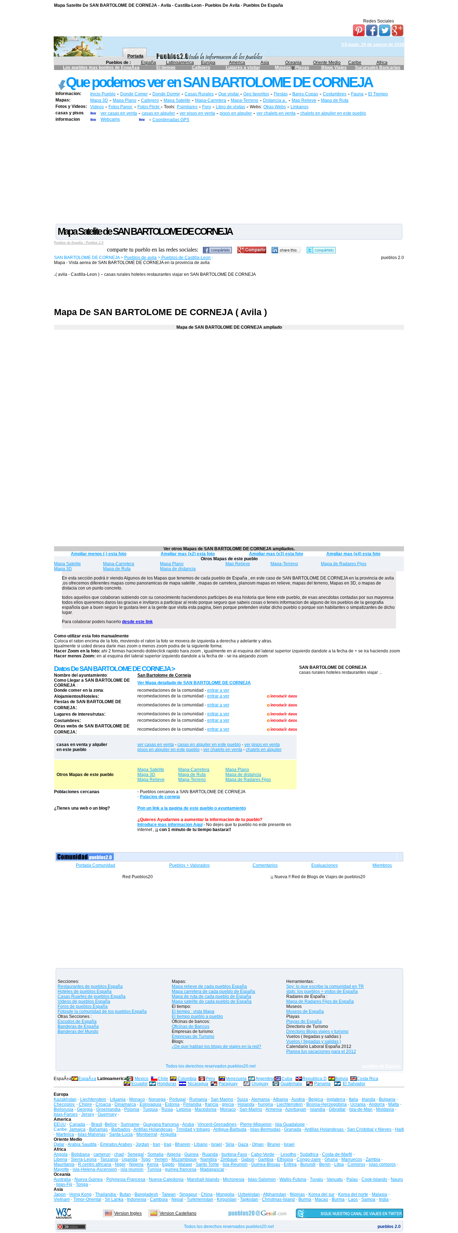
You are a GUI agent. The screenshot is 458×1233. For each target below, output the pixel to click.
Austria (298, 1099)
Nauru (397, 1179)
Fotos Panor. (120, 106)
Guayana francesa (161, 1124)
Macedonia (205, 1109)
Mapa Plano (124, 100)
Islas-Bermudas (265, 1129)
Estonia (172, 1104)
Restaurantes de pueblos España (90, 986)
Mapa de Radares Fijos (343, 563)
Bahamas (98, 1129)
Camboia (159, 1199)
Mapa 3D (99, 100)
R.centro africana (94, 1164)
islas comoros (382, 1164)
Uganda (129, 1159)
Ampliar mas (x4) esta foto (353, 553)
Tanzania (109, 1159)
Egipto (168, 1164)
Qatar (59, 1144)
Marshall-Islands (203, 1179)
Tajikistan (249, 1199)
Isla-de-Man (360, 1109)
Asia (264, 62)
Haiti (399, 1129)
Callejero (201, 67)
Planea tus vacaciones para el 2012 (321, 1051)
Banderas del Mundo (78, 1031)
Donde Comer (134, 93)
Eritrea (290, 1164)
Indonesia (136, 1199)
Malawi (185, 1164)
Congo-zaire (309, 1159)
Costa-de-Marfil (337, 1154)
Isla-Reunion (235, 1164)
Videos (97, 106)
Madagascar (212, 1169)
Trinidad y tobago (193, 1129)
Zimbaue (229, 1159)
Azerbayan (295, 1109)
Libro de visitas (230, 106)
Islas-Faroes (66, 1114)
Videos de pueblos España (84, 1001)
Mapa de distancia (178, 568)
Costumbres (334, 93)
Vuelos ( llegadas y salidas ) (313, 1041)
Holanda (246, 1104)
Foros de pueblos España (83, 1006)
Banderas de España (78, 1026)
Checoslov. (64, 1104)
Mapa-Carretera (210, 100)
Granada (292, 1129)
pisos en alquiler (236, 113)
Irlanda (368, 1099)
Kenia (153, 1164)
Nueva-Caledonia (166, 1179)
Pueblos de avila (140, 257)
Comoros (356, 1164)
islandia (317, 1109)
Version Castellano (178, 1213)
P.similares (187, 106)
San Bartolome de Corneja (164, 675)
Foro (206, 106)
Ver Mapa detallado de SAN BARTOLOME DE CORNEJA (194, 682)
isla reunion (132, 1169)
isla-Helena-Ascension (95, 1169)
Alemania (260, 1099)
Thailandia (106, 1194)
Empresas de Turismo (193, 1036)
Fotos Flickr (149, 106)
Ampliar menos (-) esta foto (98, 553)
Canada (77, 1124)
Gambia (265, 1159)
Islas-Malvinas (92, 1134)
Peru (210, 1078)
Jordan (142, 1144)
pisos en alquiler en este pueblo (168, 749)
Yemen (161, 1159)
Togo (146, 1159)
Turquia (150, 1109)
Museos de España (305, 1011)
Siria (229, 1144)
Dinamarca (125, 1104)
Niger (120, 1164)
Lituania (118, 1099)
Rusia (167, 1109)
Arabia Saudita (82, 1144)
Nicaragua (198, 1083)
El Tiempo (378, 93)
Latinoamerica (180, 62)
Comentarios (265, 865)
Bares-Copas (305, 93)
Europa (208, 62)
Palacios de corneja (160, 796)
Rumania (198, 1099)
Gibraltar (337, 1109)
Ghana (331, 1159)
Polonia (131, 1109)
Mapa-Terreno (244, 100)
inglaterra (336, 1099)
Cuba (287, 1078)
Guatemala (291, 1083)
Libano (201, 1144)
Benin (325, 1164)
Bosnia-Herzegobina (326, 1104)
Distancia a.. (275, 100)
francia (211, 1104)
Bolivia (341, 1078)
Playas (302, 67)
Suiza (242, 1099)
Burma (304, 1199)
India (384, 1199)
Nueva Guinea (88, 1179)
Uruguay (260, 1083)
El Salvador (354, 1083)
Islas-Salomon (262, 1179)
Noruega (157, 1099)
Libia (339, 1164)
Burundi (308, 1164)
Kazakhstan (65, 1099)
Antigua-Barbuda (230, 1129)
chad (119, 1154)
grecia (228, 1104)
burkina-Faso (234, 1154)
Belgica (315, 1099)
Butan (125, 1194)
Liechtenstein (93, 1099)
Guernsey (107, 1114)
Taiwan (169, 1194)
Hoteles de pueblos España (85, 991)
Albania (280, 1099)
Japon (60, 1194)
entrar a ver (218, 690)
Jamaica (77, 1129)
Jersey (87, 1114)
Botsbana (80, 1154)
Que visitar (229, 93)
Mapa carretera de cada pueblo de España (213, 991)
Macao (321, 1199)
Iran (156, 1144)
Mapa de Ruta (335, 100)
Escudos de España (77, 1021)
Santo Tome (207, 1164)
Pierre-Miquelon (256, 1124)
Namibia (208, 1159)
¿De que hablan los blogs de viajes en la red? (216, 1046)
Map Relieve (304, 100)
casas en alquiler (158, 113)
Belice (111, 1124)
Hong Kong (80, 1194)
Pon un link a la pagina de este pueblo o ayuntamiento (191, 808)
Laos (353, 1199)
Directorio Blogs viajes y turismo (317, 1031)
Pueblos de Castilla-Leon (185, 257)
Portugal (177, 1099)
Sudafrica (309, 1154)
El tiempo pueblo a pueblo (197, 1016)
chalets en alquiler (264, 749)
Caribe (354, 62)
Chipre (85, 1104)
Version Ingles (128, 1213)
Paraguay (228, 1083)
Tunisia (154, 1169)
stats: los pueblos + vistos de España (322, 991)
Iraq (167, 1144)
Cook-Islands (374, 1179)
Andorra (377, 1104)
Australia (62, 1179)
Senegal (135, 1154)
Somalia (155, 1154)
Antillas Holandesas (152, 1129)
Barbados (120, 1129)
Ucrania (358, 1104)
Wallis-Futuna (292, 1179)
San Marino (222, 1099)
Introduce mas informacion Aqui (170, 824)
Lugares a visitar (243, 67)
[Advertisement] (229, 173)
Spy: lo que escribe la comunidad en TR (325, 986)
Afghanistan (274, 1194)
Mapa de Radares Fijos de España (320, 1001)
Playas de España (304, 1021)
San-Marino (250, 1109)
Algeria (174, 1154)
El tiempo (165, 67)
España (148, 62)
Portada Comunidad (95, 865)
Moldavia (385, 1109)
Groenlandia (108, 1109)
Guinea (191, 1154)
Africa (382, 62)
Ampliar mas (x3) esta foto (276, 553)
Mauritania (64, 1164)
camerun (102, 1154)
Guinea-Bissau (265, 1164)
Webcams (110, 119)
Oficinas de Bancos (190, 1026)
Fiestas (281, 93)
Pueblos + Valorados (189, 865)
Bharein (182, 1144)
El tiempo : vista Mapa (193, 1011)
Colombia (186, 1078)
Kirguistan (227, 1199)
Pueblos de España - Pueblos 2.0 (78, 242)
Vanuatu (335, 1179)
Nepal (177, 1199)
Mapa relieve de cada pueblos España (209, 986)
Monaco (137, 1099)
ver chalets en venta (276, 113)
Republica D (314, 1078)
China (207, 1194)
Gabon (247, 1159)
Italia (353, 1099)
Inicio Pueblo (103, 93)
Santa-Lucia (121, 1134)
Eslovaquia (150, 1104)
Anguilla (168, 1134)
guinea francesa (180, 1169)
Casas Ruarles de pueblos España (92, 996)
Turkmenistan (200, 1199)
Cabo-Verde (262, 1154)
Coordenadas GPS (170, 119)
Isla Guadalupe (290, 1124)
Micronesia (233, 1179)
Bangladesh (146, 1194)
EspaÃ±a (87, 1078)
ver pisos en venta (197, 113)
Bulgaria (387, 1099)
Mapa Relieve (151, 779)
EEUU (60, 1124)
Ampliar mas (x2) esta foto (188, 553)
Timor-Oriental (87, 1199)
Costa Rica (367, 1078)
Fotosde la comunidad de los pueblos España (102, 1011)
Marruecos (351, 1159)
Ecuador (139, 1083)
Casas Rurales (199, 93)
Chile (163, 1078)
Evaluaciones (324, 865)
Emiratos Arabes (116, 1144)
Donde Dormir (166, 93)
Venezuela (236, 1078)
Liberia (60, 1159)
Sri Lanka (114, 1199)
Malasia (379, 1194)
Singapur (188, 1194)
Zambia (373, 1159)
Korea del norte (353, 1194)
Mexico (141, 1078)
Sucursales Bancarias (377, 67)
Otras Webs (274, 106)
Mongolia (225, 1194)
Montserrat (146, 1134)
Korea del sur (321, 1194)
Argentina (264, 1078)
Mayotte (61, 1169)
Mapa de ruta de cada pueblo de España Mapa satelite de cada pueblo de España (212, 999)
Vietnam (62, 1199)
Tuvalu (316, 1179)
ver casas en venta (119, 113)
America (237, 62)
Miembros (382, 865)
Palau (352, 1179)
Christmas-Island (278, 1199)
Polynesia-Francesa (125, 1179)
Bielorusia (63, 1109)
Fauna (357, 93)
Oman (258, 1144)
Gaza (243, 1144)
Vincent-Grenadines (217, 1124)
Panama (322, 1083)
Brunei (273, 1144)
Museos (283, 67)
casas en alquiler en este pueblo (209, 744)
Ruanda (210, 1154)
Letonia (183, 1109)
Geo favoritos (256, 93)
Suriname (130, 1124)
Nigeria (136, 1164)
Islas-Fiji (64, 1184)
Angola (61, 1154)
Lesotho (288, 1154)
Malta (393, 1104)
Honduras (166, 1083)
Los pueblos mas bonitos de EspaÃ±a (101, 67)
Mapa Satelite (177, 100)
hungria (265, 1104)
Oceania (293, 62)
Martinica (65, 1134)
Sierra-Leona (84, 1159)
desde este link (137, 621)
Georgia (85, 1109)
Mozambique (184, 1159)
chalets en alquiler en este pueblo (333, 113)
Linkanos (299, 106)
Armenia (273, 1109)
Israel (216, 1144)
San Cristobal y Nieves (369, 1129)
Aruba (188, 1124)
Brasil (96, 1124)
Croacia (103, 1104)
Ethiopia (285, 1159)
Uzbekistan (249, 1194)
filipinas (297, 1194)
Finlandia (192, 1104)
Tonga (82, 1184)
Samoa (368, 1199)
